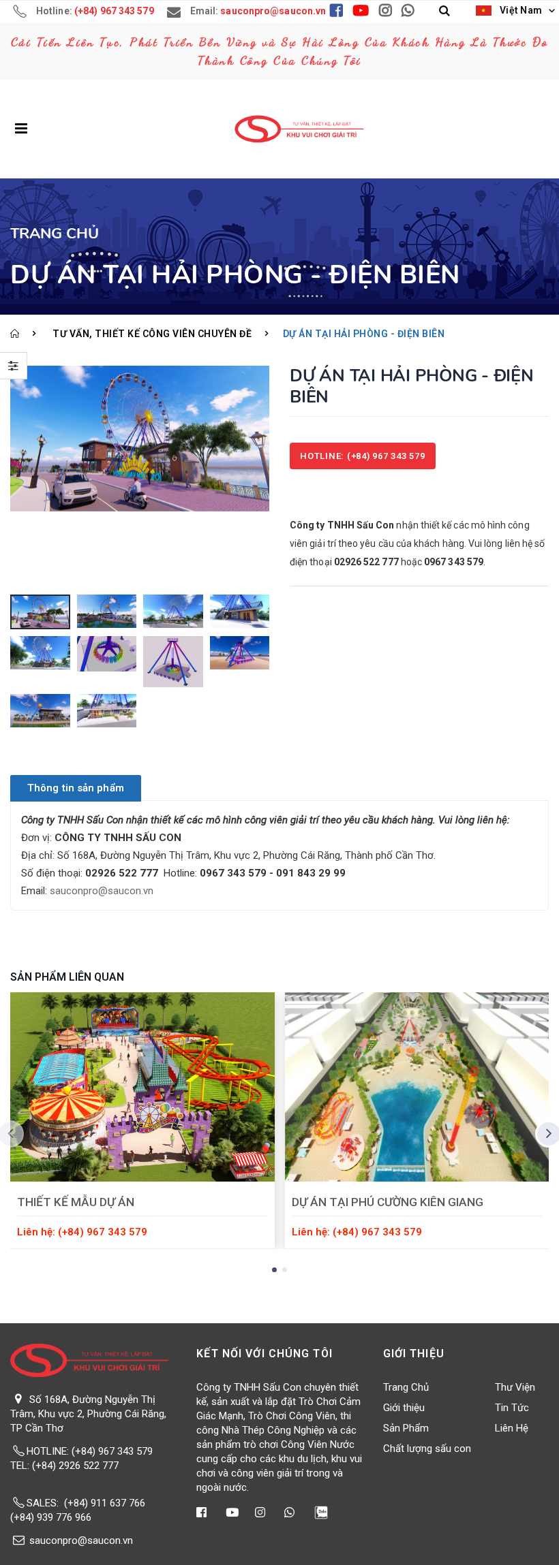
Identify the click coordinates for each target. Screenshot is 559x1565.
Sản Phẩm (406, 1428)
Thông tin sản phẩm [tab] (75, 788)
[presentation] (23, 476)
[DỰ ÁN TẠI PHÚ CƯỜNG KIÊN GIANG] (417, 1087)
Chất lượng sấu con (427, 1448)
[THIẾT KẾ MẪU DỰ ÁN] (142, 1087)
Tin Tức (512, 1408)
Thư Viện (515, 1387)
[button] (444, 11)
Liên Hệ (511, 1428)
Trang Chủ (406, 1387)
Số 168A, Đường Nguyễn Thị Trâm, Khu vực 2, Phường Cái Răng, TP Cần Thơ (88, 1413)
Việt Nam (519, 10)
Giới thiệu (404, 1408)
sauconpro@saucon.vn (101, 891)
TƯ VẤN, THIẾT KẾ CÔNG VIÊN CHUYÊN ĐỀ (152, 333)
